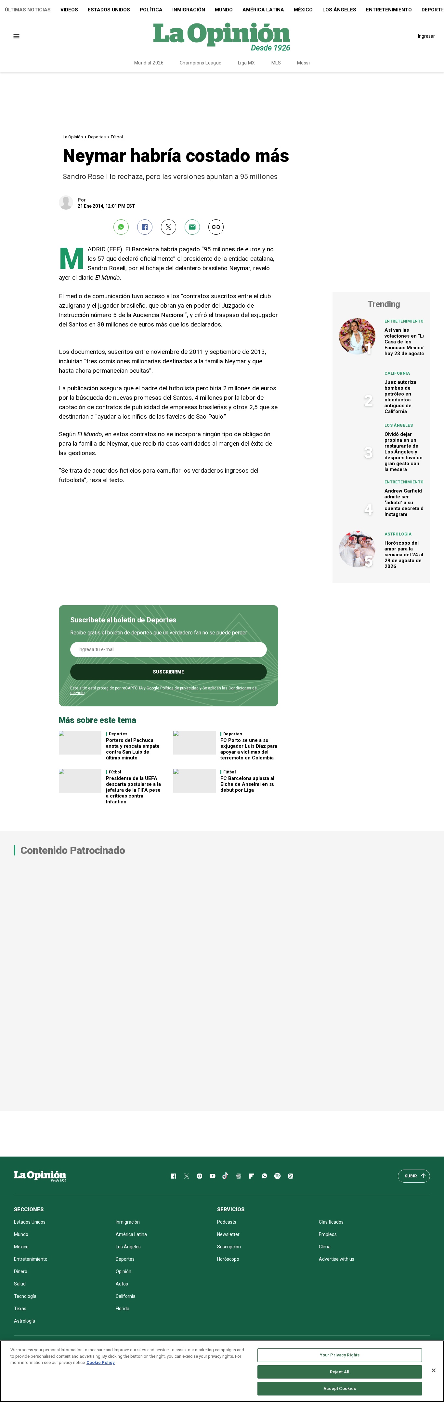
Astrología (398, 534)
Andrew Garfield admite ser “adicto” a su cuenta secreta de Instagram (405, 502)
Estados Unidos (109, 10)
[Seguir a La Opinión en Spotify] (277, 1176)
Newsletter (228, 1234)
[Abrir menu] (16, 36)
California (397, 373)
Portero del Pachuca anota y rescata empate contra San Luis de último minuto (133, 749)
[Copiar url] (216, 227)
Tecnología (25, 1296)
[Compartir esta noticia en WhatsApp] (121, 227)
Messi (303, 62)
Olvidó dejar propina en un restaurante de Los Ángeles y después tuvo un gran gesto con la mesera (404, 451)
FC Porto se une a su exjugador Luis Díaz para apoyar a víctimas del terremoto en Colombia (248, 749)
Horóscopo (228, 1259)
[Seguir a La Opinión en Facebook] (173, 1176)
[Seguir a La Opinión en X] (186, 1176)
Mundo (224, 10)
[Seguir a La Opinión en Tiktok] (225, 1176)
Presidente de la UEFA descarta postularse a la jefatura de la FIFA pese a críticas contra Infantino (133, 790)
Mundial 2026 (148, 62)
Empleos (328, 1234)
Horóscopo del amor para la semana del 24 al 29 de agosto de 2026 (404, 554)
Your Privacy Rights (339, 1355)
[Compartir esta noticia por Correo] (192, 227)
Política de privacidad (179, 688)
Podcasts (226, 1222)
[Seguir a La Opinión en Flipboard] (251, 1176)
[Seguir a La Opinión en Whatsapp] (264, 1176)
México (303, 10)
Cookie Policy (100, 1362)
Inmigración (188, 10)
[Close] (433, 1370)
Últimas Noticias (28, 10)
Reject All (339, 1371)
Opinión (123, 1271)
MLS (276, 62)
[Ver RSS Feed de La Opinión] (290, 1176)
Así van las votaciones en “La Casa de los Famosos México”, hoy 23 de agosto (405, 341)
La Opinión (73, 136)
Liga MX (246, 62)
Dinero (20, 1271)
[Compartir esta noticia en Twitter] (168, 227)
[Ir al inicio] (40, 1176)
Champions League (201, 62)
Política (151, 10)
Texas (20, 1308)
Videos (69, 10)
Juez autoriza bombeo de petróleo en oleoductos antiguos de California (400, 396)
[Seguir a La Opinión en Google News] (238, 1176)
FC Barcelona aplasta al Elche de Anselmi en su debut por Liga (247, 784)
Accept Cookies (339, 1388)
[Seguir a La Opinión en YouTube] (212, 1176)
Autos (122, 1283)
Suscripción (229, 1246)
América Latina (263, 10)
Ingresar (426, 36)
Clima (325, 1246)
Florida (122, 1308)
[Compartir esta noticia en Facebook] (144, 227)
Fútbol (117, 136)
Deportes (97, 136)
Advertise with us (336, 1259)
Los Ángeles (339, 10)
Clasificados (331, 1222)
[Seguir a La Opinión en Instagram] (199, 1176)
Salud (20, 1283)
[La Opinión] (221, 36)
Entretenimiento (389, 10)
